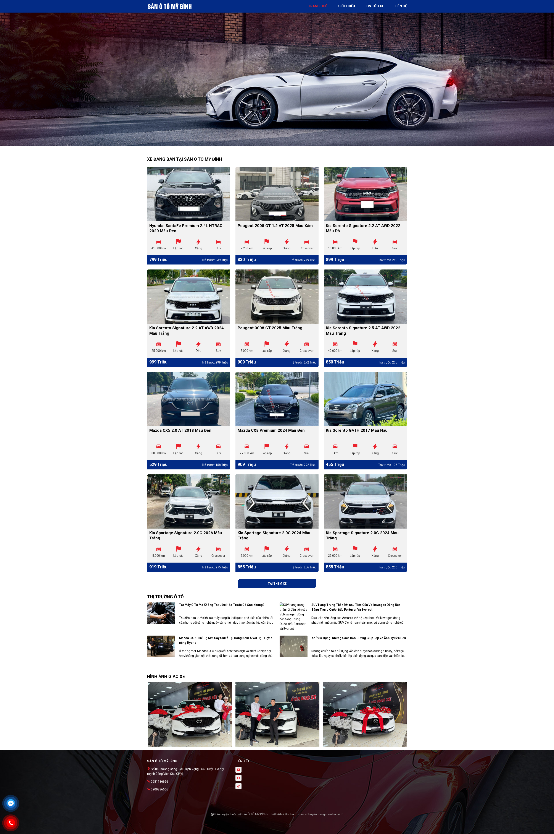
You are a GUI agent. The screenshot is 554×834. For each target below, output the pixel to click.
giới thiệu (346, 6)
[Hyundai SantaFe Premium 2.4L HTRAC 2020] (188, 194)
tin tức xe (375, 6)
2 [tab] (279, 144)
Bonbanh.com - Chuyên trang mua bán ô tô (314, 814)
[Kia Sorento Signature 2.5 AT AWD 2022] (365, 296)
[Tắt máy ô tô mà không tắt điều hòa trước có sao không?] (161, 613)
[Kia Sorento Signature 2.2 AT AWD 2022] (365, 194)
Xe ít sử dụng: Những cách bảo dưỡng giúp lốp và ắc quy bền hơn (358, 638)
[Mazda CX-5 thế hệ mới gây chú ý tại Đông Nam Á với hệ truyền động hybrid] (161, 646)
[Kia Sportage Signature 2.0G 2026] (188, 501)
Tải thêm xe (277, 583)
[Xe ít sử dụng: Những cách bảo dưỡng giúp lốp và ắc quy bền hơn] (294, 646)
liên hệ (401, 6)
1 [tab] (275, 144)
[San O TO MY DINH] (171, 6)
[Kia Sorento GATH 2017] (365, 399)
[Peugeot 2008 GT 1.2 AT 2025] (277, 194)
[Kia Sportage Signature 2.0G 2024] (277, 501)
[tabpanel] (277, 75)
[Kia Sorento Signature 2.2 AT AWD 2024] (188, 296)
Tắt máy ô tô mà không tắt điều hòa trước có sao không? (221, 605)
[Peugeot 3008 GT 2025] (277, 296)
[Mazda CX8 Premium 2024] (277, 399)
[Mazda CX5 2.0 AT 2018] (188, 399)
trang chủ (317, 6)
